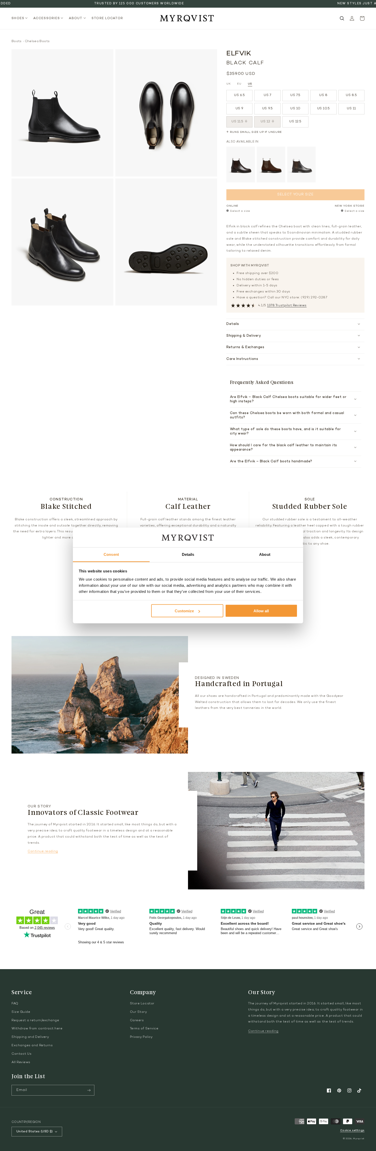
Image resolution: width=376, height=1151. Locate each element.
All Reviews (21, 1062)
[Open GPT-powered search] (342, 18)
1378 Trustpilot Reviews (286, 305)
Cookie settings (352, 1130)
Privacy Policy (141, 1037)
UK (228, 84)
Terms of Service (144, 1029)
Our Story (138, 1012)
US (250, 84)
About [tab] (264, 554)
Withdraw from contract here (37, 1029)
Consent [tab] (111, 554)
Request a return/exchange (35, 1020)
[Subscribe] (89, 1090)
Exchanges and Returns (32, 1045)
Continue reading (43, 851)
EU (239, 84)
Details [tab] (188, 554)
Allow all (261, 611)
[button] (21, 18)
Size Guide (21, 1012)
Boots (17, 41)
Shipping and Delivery (30, 1037)
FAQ (15, 1004)
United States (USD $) (34, 1131)
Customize (184, 611)
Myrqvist (358, 1138)
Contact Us (21, 1054)
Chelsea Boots (37, 41)
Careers (137, 1020)
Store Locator (142, 1004)
